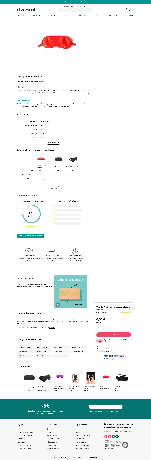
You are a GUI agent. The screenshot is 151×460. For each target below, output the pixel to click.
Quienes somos (52, 429)
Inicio (19, 20)
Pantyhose (23, 351)
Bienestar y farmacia (83, 435)
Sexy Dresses (24, 356)
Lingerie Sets (58, 351)
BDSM (67, 16)
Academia (129, 16)
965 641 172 (114, 346)
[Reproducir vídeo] (58, 304)
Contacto (21, 429)
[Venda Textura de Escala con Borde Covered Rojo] (106, 377)
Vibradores (79, 432)
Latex (56, 356)
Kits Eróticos (80, 439)
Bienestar (37, 16)
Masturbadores (81, 442)
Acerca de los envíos (25, 435)
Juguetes (21, 16)
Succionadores (81, 429)
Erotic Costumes (42, 351)
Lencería (53, 16)
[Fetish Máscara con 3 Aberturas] (75, 377)
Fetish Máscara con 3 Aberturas (75, 387)
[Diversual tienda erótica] (33, 9)
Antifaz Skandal (42, 387)
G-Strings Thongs (77, 347)
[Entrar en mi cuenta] (126, 9)
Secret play (46, 121)
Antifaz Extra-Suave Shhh (120, 387)
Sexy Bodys (58, 347)
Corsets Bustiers (42, 356)
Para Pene (82, 16)
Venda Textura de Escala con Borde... (58, 387)
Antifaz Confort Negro (29, 387)
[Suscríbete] (120, 407)
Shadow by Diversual (83, 449)
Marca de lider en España (75, 2)
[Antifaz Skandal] (44, 377)
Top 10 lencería (42, 347)
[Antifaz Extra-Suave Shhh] (121, 377)
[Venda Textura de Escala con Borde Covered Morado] (60, 377)
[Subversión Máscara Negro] (91, 377)
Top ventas (112, 16)
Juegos (97, 16)
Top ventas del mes (82, 445)
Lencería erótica (25, 347)
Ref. (97, 322)
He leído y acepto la (105, 412)
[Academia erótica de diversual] (113, 436)
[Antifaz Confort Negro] (29, 377)
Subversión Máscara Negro (90, 387)
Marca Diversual (52, 435)
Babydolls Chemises (78, 351)
